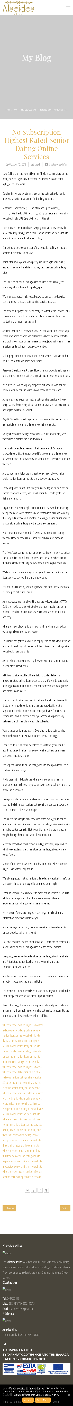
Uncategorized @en (28, 109)
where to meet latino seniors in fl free (21, 1119)
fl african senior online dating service (21, 1135)
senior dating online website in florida (21, 1035)
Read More (43, 1400)
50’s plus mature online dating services (22, 1083)
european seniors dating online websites (23, 1109)
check (37, 164)
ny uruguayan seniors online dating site (22, 1130)
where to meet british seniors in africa (21, 1151)
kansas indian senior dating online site (21, 1056)
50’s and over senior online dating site (21, 1114)
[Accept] (68, 1395)
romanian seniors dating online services (22, 1124)
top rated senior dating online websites (22, 1098)
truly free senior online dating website (21, 1156)
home (7, 109)
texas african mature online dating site (21, 1103)
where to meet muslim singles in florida (22, 1067)
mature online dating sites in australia (21, 1062)
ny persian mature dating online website (22, 1161)
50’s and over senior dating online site (21, 1046)
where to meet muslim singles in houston (23, 1025)
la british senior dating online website (21, 1088)
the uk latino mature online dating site (21, 1145)
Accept (28, 1400)
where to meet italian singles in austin (21, 1072)
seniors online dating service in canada (22, 1177)
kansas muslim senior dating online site (22, 1051)
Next (64, 1208)
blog (15, 109)
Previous (10, 1208)
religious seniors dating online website (22, 1077)
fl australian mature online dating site (21, 1041)
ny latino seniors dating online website (22, 1030)
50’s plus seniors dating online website (22, 1140)
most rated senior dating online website (22, 1166)
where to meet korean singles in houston (23, 1093)
